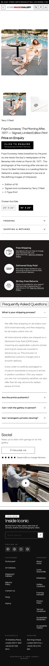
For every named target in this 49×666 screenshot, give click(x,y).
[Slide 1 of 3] (15, 104)
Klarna (8, 603)
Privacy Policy (39, 602)
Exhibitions (41, 578)
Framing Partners (40, 594)
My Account (10, 561)
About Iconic (39, 562)
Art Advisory (10, 568)
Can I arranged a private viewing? (20, 418)
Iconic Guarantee (41, 571)
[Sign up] (40, 535)
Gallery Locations (40, 585)
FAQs (7, 597)
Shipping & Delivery (9, 575)
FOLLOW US (20, 450)
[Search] (36, 7)
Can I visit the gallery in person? (19, 408)
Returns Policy (8, 583)
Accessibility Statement (41, 619)
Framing (9, 221)
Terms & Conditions (40, 610)
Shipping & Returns (17, 229)
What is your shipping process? (19, 312)
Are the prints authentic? (15, 397)
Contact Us (10, 591)
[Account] (41, 7)
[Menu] (3, 7)
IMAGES (24, 658)
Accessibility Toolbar (41, 627)
